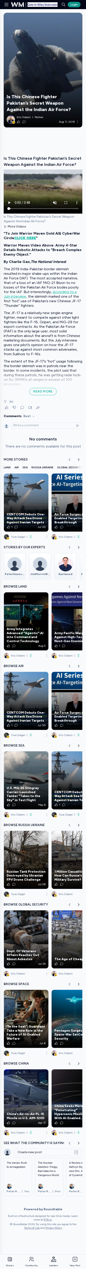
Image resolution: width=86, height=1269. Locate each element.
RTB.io (48, 1219)
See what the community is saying (35, 1143)
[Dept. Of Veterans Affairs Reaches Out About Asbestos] (26, 939)
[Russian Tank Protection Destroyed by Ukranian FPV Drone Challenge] (26, 860)
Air (11, 401)
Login (74, 4)
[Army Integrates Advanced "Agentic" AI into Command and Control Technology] (26, 621)
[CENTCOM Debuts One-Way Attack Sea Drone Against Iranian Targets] (26, 503)
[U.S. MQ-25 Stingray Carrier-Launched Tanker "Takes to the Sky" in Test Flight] (26, 780)
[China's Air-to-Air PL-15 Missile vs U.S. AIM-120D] (26, 1098)
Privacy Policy (54, 1227)
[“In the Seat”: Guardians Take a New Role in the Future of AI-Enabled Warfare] (26, 1019)
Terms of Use (32, 1227)
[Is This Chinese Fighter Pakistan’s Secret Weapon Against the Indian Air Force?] (43, 70)
